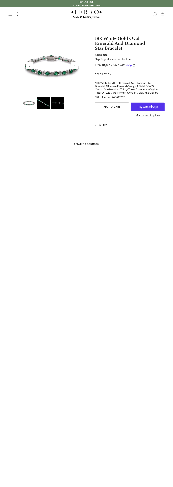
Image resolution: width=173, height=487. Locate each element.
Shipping (100, 59)
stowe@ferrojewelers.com (87, 5)
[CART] (162, 14)
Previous (29, 65)
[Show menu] (10, 14)
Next (74, 65)
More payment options (148, 115)
